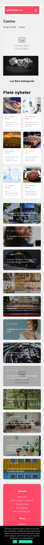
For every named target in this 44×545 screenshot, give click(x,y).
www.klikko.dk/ (24, 511)
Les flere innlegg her (22, 81)
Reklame (22, 524)
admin (22, 27)
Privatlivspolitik (25, 541)
